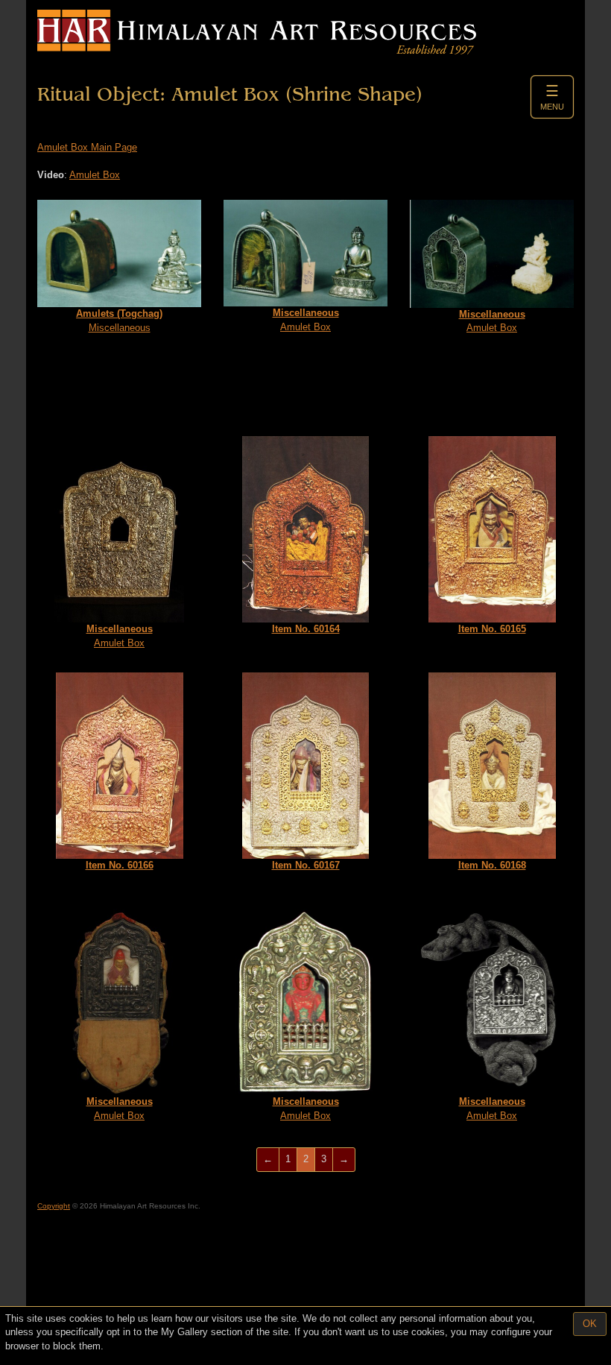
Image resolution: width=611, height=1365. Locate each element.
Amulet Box (94, 174)
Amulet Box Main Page (87, 147)
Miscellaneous (119, 320)
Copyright (53, 1206)
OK (590, 1323)
